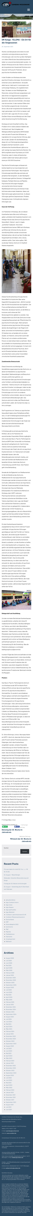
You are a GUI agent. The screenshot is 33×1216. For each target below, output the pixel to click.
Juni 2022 (9, 1080)
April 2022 (9, 1085)
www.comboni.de (11, 1133)
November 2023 (11, 1038)
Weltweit (9, 941)
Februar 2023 (10, 1060)
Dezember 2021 (10, 1095)
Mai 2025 (8, 995)
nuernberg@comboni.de (12, 1131)
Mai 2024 (8, 1024)
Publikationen (10, 934)
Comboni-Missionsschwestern (15, 917)
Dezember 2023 (11, 1036)
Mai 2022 (8, 1082)
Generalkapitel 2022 (12, 924)
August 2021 (10, 1104)
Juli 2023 (9, 1048)
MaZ (7, 929)
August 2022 (10, 1075)
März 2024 (9, 1029)
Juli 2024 (9, 1019)
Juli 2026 (9, 960)
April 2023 (9, 1056)
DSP (7, 922)
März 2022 (9, 1087)
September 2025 (11, 985)
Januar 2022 (10, 1092)
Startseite (9, 936)
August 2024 (10, 1017)
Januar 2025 (10, 1004)
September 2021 (11, 1102)
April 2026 (9, 968)
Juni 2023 (9, 1051)
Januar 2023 (10, 1063)
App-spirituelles (11, 909)
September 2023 (11, 1043)
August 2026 (10, 958)
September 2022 (11, 1073)
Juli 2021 (8, 1107)
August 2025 (10, 987)
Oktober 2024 (10, 1012)
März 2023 (9, 1058)
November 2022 (11, 1068)
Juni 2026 (9, 963)
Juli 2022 (9, 1078)
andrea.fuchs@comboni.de (13, 1168)
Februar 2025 (10, 1002)
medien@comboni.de (17, 1157)
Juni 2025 (9, 992)
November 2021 (11, 1097)
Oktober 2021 (10, 1100)
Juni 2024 (9, 1021)
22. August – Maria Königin (12, 875)
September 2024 (11, 1014)
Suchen (6, 848)
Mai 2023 (8, 1053)
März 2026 (9, 970)
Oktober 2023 (10, 1041)
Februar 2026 (10, 973)
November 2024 (11, 1009)
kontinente (9, 927)
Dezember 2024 (11, 1007)
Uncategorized (10, 939)
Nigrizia (8, 931)
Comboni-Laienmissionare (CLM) (16, 914)
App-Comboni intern (12, 902)
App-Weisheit (10, 912)
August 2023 (10, 1046)
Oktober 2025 (10, 982)
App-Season (10, 907)
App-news (9, 905)
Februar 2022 (10, 1090)
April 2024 (9, 1026)
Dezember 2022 (11, 1065)
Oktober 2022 (10, 1070)
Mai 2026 (8, 965)
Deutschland (10, 919)
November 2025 (11, 980)
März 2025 (9, 999)
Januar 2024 (10, 1034)
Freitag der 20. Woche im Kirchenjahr (15, 883)
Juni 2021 (9, 1109)
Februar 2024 (10, 1031)
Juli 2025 (9, 990)
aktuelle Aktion (10, 900)
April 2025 (9, 997)
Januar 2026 (10, 975)
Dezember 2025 (11, 977)
